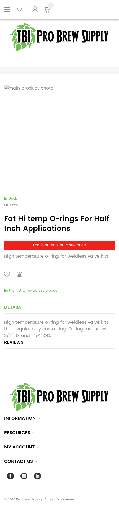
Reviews (14, 342)
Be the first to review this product (31, 290)
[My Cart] (50, 10)
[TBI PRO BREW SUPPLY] (59, 22)
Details (13, 307)
